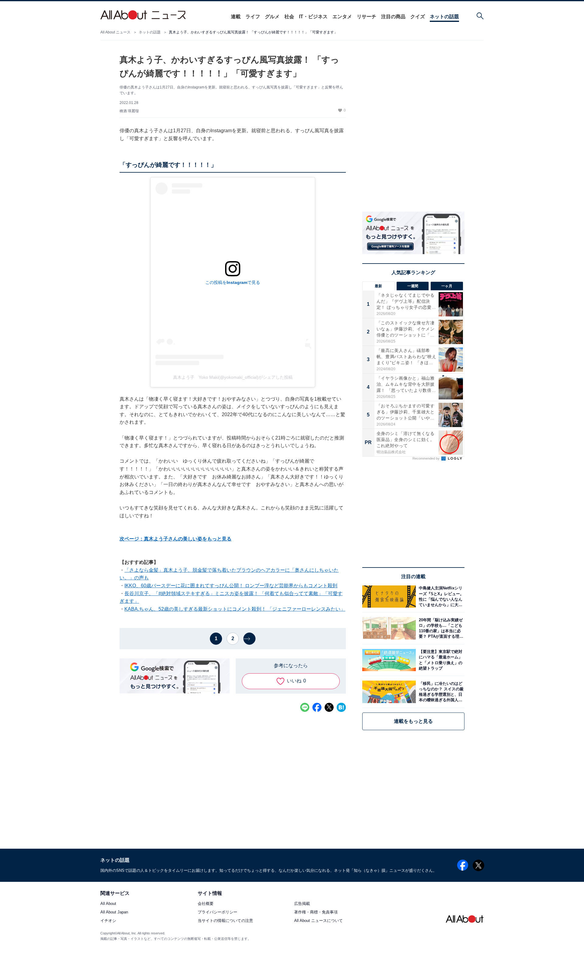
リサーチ (366, 16)
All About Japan (114, 912)
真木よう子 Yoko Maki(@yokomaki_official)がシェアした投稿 (233, 377)
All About (108, 904)
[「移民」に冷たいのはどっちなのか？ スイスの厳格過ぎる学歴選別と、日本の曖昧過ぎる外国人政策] (440, 692)
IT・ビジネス (313, 16)
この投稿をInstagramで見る (232, 282)
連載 (236, 16)
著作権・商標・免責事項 (316, 912)
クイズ (417, 16)
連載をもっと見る (413, 721)
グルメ (272, 16)
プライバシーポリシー (217, 912)
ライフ (252, 16)
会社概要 (206, 904)
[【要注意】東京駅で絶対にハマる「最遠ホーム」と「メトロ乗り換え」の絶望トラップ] (440, 660)
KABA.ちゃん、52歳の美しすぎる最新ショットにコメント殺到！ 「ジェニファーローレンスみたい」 (234, 609)
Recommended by (426, 458)
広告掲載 (302, 904)
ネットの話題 (444, 16)
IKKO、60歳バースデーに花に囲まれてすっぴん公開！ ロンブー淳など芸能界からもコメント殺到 (230, 585)
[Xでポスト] (329, 707)
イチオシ (108, 921)
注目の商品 (393, 16)
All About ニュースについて (318, 921)
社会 (289, 16)
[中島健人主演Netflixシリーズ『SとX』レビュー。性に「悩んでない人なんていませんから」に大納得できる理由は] (440, 596)
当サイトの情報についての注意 (225, 921)
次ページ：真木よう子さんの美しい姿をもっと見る (175, 538)
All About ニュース (115, 32)
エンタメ (342, 16)
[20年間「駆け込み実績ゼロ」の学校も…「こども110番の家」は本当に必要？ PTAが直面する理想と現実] (440, 628)
